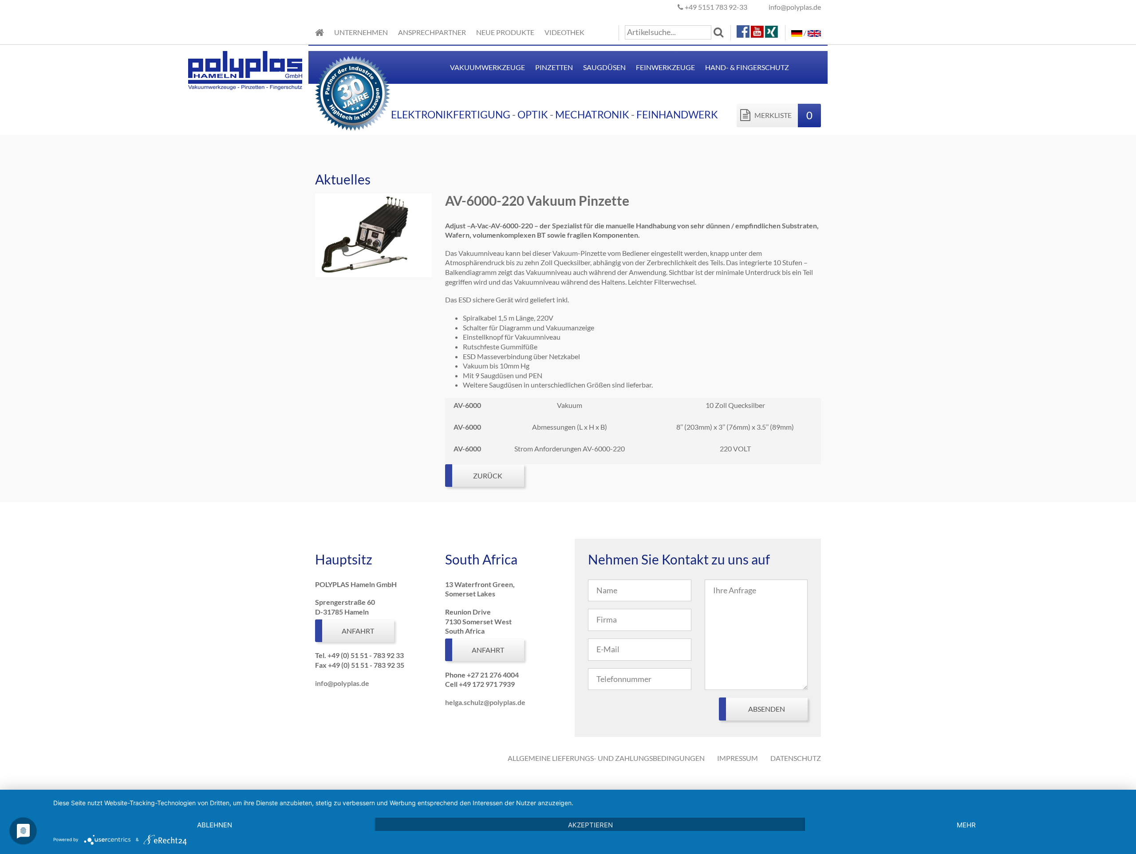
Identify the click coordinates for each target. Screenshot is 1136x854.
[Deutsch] (796, 32)
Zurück (487, 475)
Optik (532, 114)
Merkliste (783, 115)
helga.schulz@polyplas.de (485, 702)
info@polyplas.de (795, 7)
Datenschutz (795, 758)
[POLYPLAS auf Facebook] (744, 30)
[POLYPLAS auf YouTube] (758, 30)
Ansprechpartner (432, 32)
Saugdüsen (604, 67)
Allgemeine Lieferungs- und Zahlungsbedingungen (606, 758)
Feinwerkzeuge (665, 67)
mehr (966, 825)
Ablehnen (214, 825)
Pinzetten (554, 67)
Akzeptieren (590, 825)
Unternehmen (361, 32)
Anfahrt (358, 631)
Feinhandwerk (677, 114)
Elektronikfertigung (450, 114)
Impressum (737, 758)
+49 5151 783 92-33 (715, 7)
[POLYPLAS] (319, 32)
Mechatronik (592, 114)
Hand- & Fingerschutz (747, 67)
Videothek (564, 32)
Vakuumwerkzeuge (487, 67)
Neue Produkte (505, 32)
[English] (814, 32)
